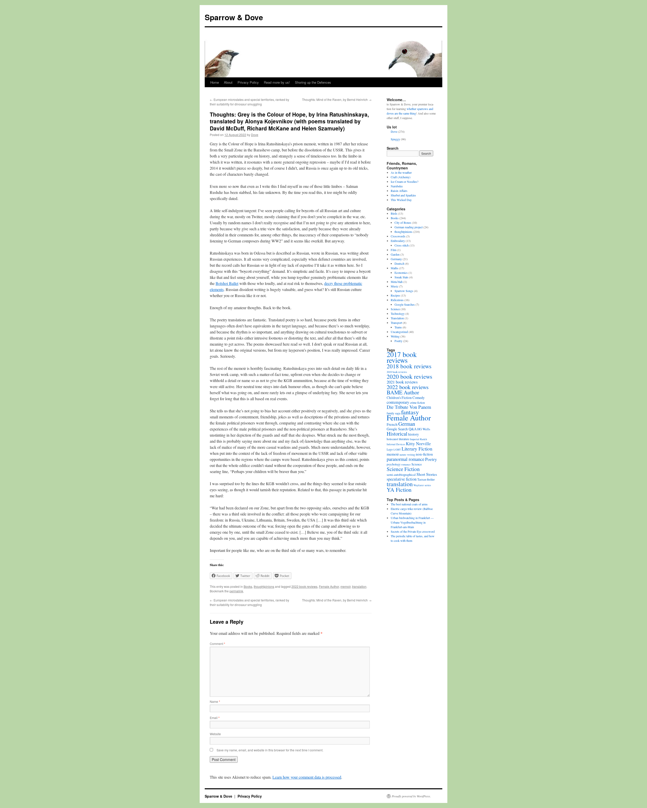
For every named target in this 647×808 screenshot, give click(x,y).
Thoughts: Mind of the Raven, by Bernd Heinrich (337, 99)
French (392, 424)
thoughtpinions (264, 586)
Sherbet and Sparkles (403, 195)
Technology (398, 313)
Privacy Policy (248, 82)
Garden (395, 254)
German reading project (409, 227)
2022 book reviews (304, 586)
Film (393, 250)
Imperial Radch (418, 439)
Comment (217, 643)
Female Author (329, 586)
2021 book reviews (402, 382)
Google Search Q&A (402, 429)
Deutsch (399, 263)
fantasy (410, 412)
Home (214, 82)
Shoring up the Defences (313, 82)
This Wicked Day (401, 200)
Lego (390, 449)
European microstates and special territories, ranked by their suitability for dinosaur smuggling (249, 101)
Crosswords (398, 236)
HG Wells (423, 429)
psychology (394, 464)
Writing (395, 336)
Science (395, 309)
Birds (394, 213)
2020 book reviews (409, 376)
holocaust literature (398, 439)
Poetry (398, 341)
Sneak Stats (401, 277)
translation (359, 586)
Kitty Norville (418, 443)
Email (215, 717)
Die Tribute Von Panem (409, 407)
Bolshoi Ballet (227, 283)
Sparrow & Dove (234, 17)
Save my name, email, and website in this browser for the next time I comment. (270, 750)
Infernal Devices (396, 444)
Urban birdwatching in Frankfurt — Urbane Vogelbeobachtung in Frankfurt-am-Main (412, 522)
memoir (345, 586)
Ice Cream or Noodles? (404, 181)
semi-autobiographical (401, 474)
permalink (236, 591)
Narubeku (397, 186)
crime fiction (417, 402)
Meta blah (397, 282)
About (228, 82)
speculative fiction (402, 479)
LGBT (397, 449)
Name (215, 701)
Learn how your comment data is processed (306, 777)
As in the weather (401, 172)
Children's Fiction (399, 397)
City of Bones (403, 222)
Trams (398, 327)
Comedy (418, 397)
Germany (396, 259)
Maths (394, 268)
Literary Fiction (417, 448)
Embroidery (398, 241)
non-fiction (424, 454)
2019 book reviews (397, 372)
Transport (396, 323)
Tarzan (421, 479)
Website (215, 734)
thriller (431, 479)
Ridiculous (397, 300)
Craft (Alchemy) (400, 177)
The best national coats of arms (409, 504)
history (413, 434)
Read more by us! (277, 82)
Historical (397, 433)
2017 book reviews (402, 357)
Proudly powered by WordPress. (411, 796)
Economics (401, 273)
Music (394, 286)
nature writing (407, 454)
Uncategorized (399, 332)
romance (406, 464)
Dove (254, 134)
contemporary (398, 402)
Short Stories (427, 474)
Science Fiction (403, 469)
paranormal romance (405, 459)
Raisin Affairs (399, 191)
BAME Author (403, 392)
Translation (397, 318)
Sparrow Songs (404, 291)
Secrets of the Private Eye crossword (413, 531)
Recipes (395, 295)
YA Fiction (399, 489)
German (406, 423)
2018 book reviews (409, 366)
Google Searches (405, 304)
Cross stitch (402, 245)
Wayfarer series (422, 485)
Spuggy (395, 139)
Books (248, 586)
